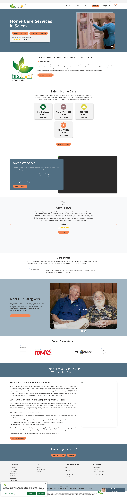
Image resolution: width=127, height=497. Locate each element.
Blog (66, 467)
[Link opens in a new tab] (23, 348)
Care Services (70, 6)
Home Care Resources (72, 464)
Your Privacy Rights (9, 493)
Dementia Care (13, 473)
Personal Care (13, 469)
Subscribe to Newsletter (99, 471)
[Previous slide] (9, 224)
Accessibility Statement (82, 488)
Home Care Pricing (18, 438)
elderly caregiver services (68, 393)
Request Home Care (20, 33)
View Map (67, 476)
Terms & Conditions (58, 488)
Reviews (39, 471)
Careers (87, 6)
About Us (39, 467)
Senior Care (13, 467)
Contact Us (63, 232)
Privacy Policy (66, 488)
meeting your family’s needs (68, 407)
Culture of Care (41, 469)
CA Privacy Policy (73, 488)
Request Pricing (63, 144)
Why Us (79, 6)
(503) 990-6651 (107, 6)
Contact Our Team (45, 75)
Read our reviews (21, 38)
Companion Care (14, 471)
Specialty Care (13, 480)
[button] (112, 491)
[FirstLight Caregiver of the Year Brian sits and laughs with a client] (83, 306)
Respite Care (13, 476)
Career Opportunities (38, 33)
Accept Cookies (41, 493)
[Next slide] (117, 224)
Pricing (95, 6)
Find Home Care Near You (20, 316)
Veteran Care (13, 478)
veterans (70, 390)
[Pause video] (112, 46)
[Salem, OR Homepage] (18, 6)
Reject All (31, 493)
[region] (24, 489)
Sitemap (90, 488)
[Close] (45, 483)
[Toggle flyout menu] (115, 5)
